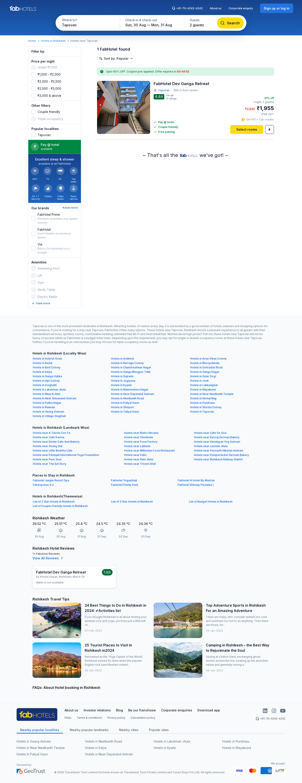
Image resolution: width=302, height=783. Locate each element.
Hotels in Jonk (199, 380)
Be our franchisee (142, 710)
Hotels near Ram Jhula (138, 459)
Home (32, 40)
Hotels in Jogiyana (123, 380)
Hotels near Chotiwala (138, 437)
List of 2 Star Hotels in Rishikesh (54, 501)
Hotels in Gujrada (122, 376)
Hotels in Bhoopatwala (204, 363)
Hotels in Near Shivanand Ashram (54, 398)
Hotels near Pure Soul (47, 459)
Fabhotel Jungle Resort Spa (51, 480)
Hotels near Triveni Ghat (140, 463)
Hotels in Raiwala (44, 407)
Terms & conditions (89, 717)
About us (216, 8)
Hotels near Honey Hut (47, 446)
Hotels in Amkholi (122, 358)
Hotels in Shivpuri (122, 407)
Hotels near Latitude (137, 446)
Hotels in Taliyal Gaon (125, 411)
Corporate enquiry (241, 8)
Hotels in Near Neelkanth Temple (211, 394)
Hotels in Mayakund (203, 389)
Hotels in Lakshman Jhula (49, 389)
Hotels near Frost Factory (140, 441)
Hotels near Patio (135, 455)
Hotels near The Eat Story (49, 463)
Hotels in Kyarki (121, 385)
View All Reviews (45, 558)
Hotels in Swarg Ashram (48, 411)
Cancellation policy (143, 717)
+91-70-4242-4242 (189, 8)
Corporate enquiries (176, 710)
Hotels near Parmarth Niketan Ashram (218, 450)
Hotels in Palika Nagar (47, 402)
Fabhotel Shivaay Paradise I (196, 484)
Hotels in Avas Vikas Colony (208, 358)
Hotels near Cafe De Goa (210, 432)
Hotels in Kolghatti (45, 385)
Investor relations (97, 710)
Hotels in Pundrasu (202, 402)
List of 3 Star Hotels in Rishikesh (132, 501)
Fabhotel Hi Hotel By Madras (196, 480)
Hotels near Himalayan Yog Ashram (217, 441)
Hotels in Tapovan (202, 411)
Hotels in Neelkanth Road (127, 398)
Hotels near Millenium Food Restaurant (149, 450)
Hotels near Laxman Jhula (210, 446)
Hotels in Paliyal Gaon (125, 402)
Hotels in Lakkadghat (204, 385)
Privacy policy (116, 717)
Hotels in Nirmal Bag (203, 398)
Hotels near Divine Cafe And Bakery (56, 441)
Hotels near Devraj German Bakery (216, 437)
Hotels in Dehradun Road (206, 367)
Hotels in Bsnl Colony (46, 367)
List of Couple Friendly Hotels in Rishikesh (60, 506)
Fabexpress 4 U (43, 484)
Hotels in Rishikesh (53, 40)
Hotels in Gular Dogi (203, 376)
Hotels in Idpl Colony (46, 380)
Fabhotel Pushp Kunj (124, 484)
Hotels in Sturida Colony (206, 407)
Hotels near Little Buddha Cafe (53, 450)
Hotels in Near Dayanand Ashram (132, 394)
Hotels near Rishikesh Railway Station (218, 459)
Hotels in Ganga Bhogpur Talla (130, 371)
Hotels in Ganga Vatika (47, 376)
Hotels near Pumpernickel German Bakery (221, 455)
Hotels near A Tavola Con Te (51, 432)
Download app (208, 710)
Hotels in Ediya (42, 371)
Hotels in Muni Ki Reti (46, 394)
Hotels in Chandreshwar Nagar (131, 367)
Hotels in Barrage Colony (127, 363)
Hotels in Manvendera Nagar (129, 389)
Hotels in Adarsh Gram (47, 358)
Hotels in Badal (42, 363)
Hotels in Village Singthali (49, 416)
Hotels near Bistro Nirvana (141, 432)
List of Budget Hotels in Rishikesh (210, 501)
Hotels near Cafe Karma (48, 437)
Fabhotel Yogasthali (124, 480)
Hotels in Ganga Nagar (204, 371)
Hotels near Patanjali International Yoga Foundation (66, 455)
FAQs (68, 717)
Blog (119, 710)
